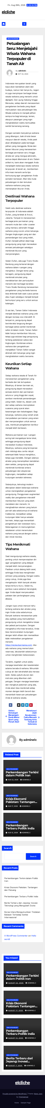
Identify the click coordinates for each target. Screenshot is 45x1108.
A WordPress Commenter (16, 935)
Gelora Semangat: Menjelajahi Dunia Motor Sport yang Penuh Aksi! (14, 716)
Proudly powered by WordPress (15, 1094)
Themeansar (23, 1097)
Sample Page (26, 1103)
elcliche (8, 12)
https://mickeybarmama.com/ (18, 645)
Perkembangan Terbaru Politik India (20, 827)
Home (17, 1103)
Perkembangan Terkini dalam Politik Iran (22, 774)
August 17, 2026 (15, 1010)
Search (8, 848)
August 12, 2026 (16, 1038)
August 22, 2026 (16, 983)
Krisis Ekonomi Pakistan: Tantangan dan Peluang (20, 802)
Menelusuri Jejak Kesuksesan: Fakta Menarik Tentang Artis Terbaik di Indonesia (30, 717)
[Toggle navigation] (24, 24)
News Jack (38, 1094)
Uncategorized (12, 38)
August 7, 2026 (15, 1066)
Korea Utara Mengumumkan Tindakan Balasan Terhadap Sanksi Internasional (22, 915)
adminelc (22, 71)
